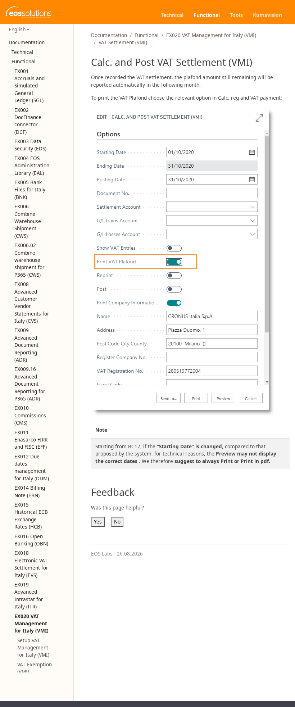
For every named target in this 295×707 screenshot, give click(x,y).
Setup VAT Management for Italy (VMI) (33, 647)
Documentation (109, 35)
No (117, 521)
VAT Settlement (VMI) (123, 42)
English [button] (17, 29)
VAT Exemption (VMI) (34, 668)
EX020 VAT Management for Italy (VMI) (211, 35)
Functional (147, 35)
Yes (98, 521)
